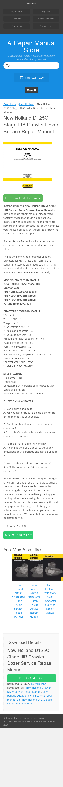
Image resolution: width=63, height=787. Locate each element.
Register (46, 11)
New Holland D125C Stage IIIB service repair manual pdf (30, 695)
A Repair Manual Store (31, 46)
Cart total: (34, 77)
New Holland (38, 683)
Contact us (17, 26)
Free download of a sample (23, 198)
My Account (16, 11)
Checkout (16, 18)
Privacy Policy (45, 26)
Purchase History (46, 18)
